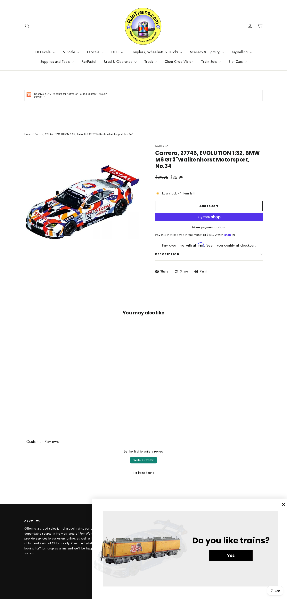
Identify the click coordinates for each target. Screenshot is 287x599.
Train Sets (209, 61)
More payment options (209, 227)
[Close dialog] (283, 504)
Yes (231, 555)
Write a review (143, 460)
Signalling (240, 52)
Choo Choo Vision (179, 61)
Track (149, 61)
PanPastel (89, 61)
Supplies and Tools (55, 61)
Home (27, 134)
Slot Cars (236, 61)
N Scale (69, 52)
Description (167, 254)
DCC (115, 52)
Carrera (162, 146)
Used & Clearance (119, 61)
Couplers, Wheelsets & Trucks (155, 52)
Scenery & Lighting (205, 52)
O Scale (94, 52)
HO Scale (43, 52)
